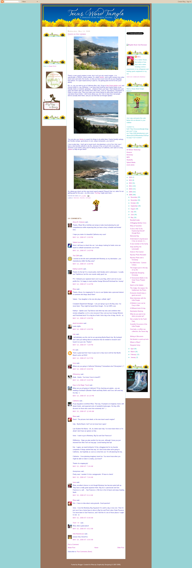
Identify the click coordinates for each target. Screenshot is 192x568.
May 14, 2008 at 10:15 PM (83, 396)
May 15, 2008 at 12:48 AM (83, 411)
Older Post (120, 547)
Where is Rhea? (135, 342)
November (134, 200)
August (133, 209)
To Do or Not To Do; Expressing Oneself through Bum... (137, 231)
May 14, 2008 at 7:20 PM (83, 345)
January (133, 357)
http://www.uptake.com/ (113, 85)
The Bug (97, 193)
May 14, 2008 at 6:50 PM (83, 329)
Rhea (74, 289)
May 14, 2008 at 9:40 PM (83, 380)
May (132, 217)
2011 (130, 186)
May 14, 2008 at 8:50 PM (83, 369)
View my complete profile (136, 77)
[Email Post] (88, 196)
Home (96, 547)
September (134, 206)
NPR (128, 157)
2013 (130, 180)
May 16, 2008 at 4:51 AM (83, 529)
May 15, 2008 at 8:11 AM (83, 495)
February (134, 354)
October (133, 203)
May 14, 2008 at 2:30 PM (83, 237)
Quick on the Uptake (77, 34)
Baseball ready (135, 220)
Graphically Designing (104, 564)
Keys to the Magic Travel (81, 385)
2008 (130, 195)
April (132, 349)
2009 (130, 192)
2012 (130, 183)
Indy (74, 334)
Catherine (76, 401)
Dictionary (130, 155)
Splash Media (131, 162)
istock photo (130, 165)
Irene (74, 363)
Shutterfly (130, 160)
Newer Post (71, 547)
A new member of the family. (139, 244)
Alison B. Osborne (79, 222)
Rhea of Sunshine (136, 226)
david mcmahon (78, 323)
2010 (130, 189)
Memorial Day (134, 236)
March (133, 351)
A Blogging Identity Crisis (138, 223)
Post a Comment (73, 544)
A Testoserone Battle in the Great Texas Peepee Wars (139, 280)
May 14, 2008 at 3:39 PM (83, 264)
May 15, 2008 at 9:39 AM (83, 518)
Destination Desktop (136, 311)
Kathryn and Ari (78, 269)
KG (74, 350)
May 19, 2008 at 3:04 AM (83, 540)
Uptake (101, 77)
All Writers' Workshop (133, 150)
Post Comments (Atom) (84, 551)
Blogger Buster (52, 66)
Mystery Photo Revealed (138, 255)
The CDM (76, 255)
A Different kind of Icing (137, 308)
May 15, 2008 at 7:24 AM (83, 477)
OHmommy (76, 374)
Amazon (129, 152)
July (132, 212)
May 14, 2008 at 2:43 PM (83, 250)
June (132, 214)
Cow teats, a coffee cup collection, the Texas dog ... (139, 331)
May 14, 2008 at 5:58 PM (83, 318)
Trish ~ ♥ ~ (76, 523)
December (134, 197)
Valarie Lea (76, 242)
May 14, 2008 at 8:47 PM (83, 358)
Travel (82, 198)
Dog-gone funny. (135, 345)
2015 (130, 177)
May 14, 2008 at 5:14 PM (83, 284)
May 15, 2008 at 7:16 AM (83, 466)
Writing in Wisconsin (136, 336)
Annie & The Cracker (137, 252)
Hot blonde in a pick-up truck (139, 339)
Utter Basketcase (78, 534)
